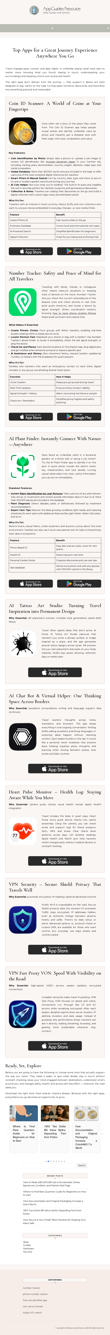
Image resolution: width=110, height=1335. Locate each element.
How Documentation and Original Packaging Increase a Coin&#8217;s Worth (55, 1137)
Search (82, 1165)
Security (27, 1252)
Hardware (28, 1248)
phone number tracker (35, 1294)
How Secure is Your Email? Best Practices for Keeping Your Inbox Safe (86, 1133)
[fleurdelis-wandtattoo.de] (55, 11)
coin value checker (33, 1306)
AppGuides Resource (78, 1328)
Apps (26, 1242)
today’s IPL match (32, 1312)
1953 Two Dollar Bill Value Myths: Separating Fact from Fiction (24, 1131)
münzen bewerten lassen (60, 162)
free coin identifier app (35, 1300)
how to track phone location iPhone (74, 313)
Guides (27, 1245)
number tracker (31, 1288)
